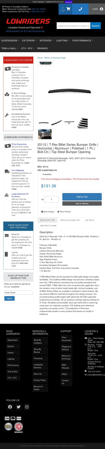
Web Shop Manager (77, 446)
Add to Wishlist (82, 203)
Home (40, 57)
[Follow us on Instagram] (27, 407)
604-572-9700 (94, 371)
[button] (79, 25)
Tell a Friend (65, 211)
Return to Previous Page (55, 57)
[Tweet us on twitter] (18, 407)
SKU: (39, 166)
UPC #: (40, 170)
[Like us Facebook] (10, 407)
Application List (70, 220)
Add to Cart (82, 196)
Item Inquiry (49, 211)
